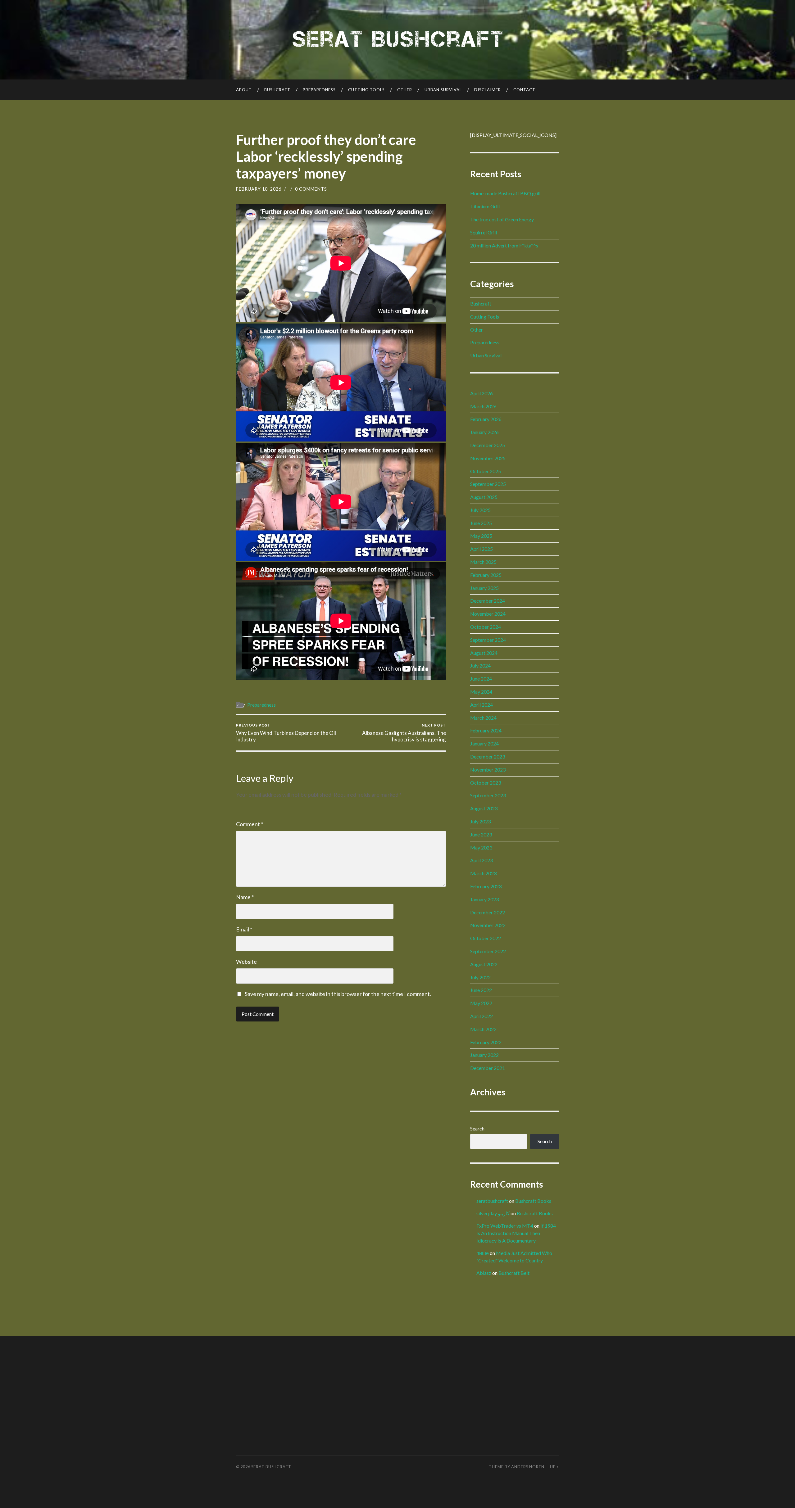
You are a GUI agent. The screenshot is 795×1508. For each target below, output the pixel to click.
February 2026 (486, 419)
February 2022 (486, 1042)
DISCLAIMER (487, 89)
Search (477, 1128)
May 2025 (481, 536)
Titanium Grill (485, 206)
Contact (524, 89)
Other (404, 89)
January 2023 (484, 899)
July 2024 (480, 665)
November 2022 (488, 925)
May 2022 (481, 1003)
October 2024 (485, 627)
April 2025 (481, 549)
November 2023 (488, 769)
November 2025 (488, 458)
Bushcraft (277, 89)
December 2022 (487, 912)
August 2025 (483, 497)
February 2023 (486, 886)
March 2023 (483, 873)
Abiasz (483, 1273)
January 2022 (484, 1055)
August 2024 (483, 653)
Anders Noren (527, 1466)
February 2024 (486, 730)
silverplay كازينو (493, 1213)
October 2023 (485, 783)
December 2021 (487, 1068)
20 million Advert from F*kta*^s (504, 245)
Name (245, 897)
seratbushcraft (492, 1201)
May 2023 (481, 847)
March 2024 (483, 718)
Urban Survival (443, 89)
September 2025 (488, 484)
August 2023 (483, 808)
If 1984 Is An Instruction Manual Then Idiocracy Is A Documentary (516, 1233)
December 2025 (487, 445)
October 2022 (485, 938)
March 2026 (483, 406)
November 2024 (488, 614)
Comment (249, 824)
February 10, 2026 (258, 189)
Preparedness (319, 89)
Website (246, 961)
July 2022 (480, 977)
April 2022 (481, 1016)
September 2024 (488, 640)
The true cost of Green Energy (502, 219)
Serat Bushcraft (271, 1466)
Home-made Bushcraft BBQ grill (505, 193)
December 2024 (487, 601)
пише (482, 1253)
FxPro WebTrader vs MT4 (504, 1226)
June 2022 (481, 990)
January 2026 (484, 432)
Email (244, 929)
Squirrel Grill (483, 232)
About (244, 89)
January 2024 (484, 743)
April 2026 (481, 393)
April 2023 (481, 860)
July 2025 (480, 510)
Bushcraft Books (533, 1201)
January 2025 (484, 588)
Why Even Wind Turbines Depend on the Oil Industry (286, 733)
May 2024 (481, 692)
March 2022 (483, 1029)
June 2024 (481, 679)
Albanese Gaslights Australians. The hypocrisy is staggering (404, 733)
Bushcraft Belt (513, 1273)
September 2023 (488, 795)
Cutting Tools (366, 89)
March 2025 (483, 562)
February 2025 (486, 575)
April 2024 (481, 705)
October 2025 (485, 471)
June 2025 (481, 523)
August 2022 (483, 964)
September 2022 (488, 951)
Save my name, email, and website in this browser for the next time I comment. (338, 993)
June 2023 (481, 834)
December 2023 (487, 756)
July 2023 (480, 821)
